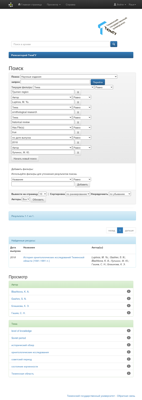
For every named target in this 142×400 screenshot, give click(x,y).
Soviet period (18, 338)
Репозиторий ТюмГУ (23, 55)
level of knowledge (21, 330)
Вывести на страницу (24, 194)
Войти (120, 4)
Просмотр (53, 4)
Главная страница (31, 4)
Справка (70, 4)
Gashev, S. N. (18, 298)
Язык (131, 4)
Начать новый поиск (25, 158)
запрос (15, 81)
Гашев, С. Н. (18, 313)
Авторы (16, 199)
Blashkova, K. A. (20, 291)
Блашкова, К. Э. (20, 306)
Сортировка (57, 194)
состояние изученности (24, 366)
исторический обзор (22, 345)
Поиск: (15, 76)
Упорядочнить (99, 194)
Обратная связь (126, 395)
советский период (21, 359)
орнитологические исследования (30, 352)
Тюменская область (22, 373)
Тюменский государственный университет (91, 395)
